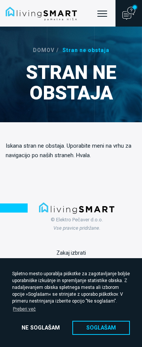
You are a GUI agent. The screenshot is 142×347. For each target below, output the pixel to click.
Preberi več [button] (24, 309)
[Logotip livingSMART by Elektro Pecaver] (41, 13)
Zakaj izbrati (71, 253)
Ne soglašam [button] (41, 328)
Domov (44, 50)
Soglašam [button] (101, 328)
